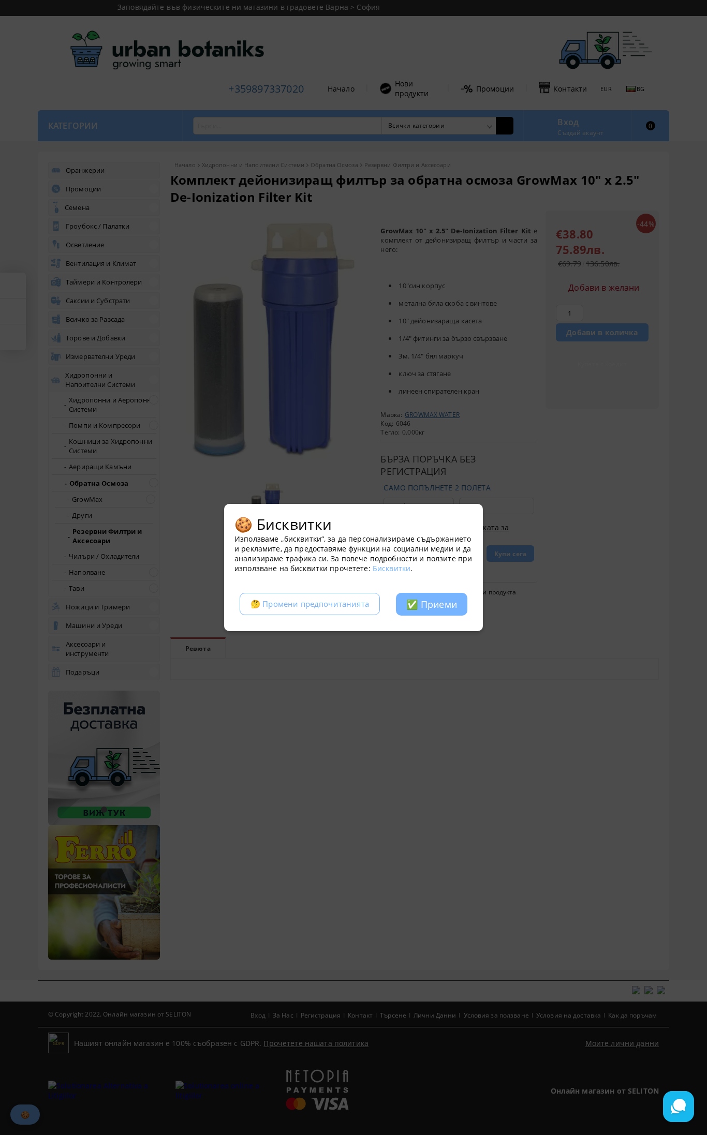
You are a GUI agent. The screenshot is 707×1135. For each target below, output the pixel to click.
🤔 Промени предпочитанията (310, 604)
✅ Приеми (431, 604)
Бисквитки (391, 568)
